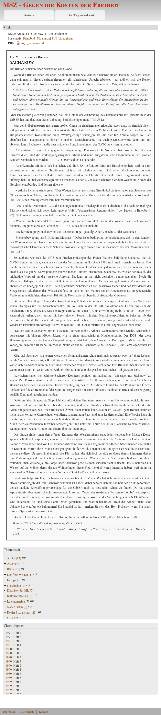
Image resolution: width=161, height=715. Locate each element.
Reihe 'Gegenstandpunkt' (80, 15)
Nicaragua (43, 38)
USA (13, 618)
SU (54, 38)
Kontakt (43, 711)
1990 (8, 649)
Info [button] (8, 27)
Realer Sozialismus (22, 612)
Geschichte (16, 585)
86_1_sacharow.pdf (33, 43)
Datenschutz (27, 711)
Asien (13, 563)
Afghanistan (65, 38)
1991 (8, 632)
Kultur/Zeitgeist (19, 596)
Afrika (14, 558)
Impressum (9, 711)
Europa (13, 580)
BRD (13, 569)
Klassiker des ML (20, 590)
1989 (8, 673)
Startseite (29, 15)
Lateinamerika (18, 601)
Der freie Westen (19, 574)
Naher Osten (17, 607)
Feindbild (29, 38)
